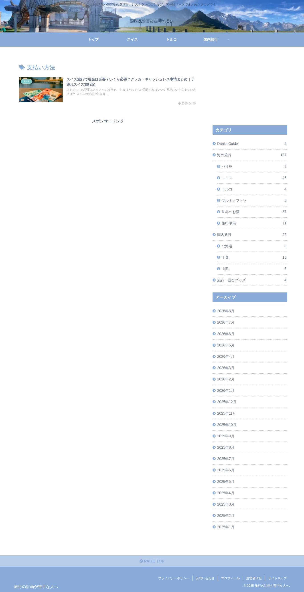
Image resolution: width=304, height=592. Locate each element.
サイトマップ (277, 578)
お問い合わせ (205, 578)
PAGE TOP (153, 561)
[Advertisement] (108, 156)
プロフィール (230, 578)
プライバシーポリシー (173, 578)
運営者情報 (254, 578)
